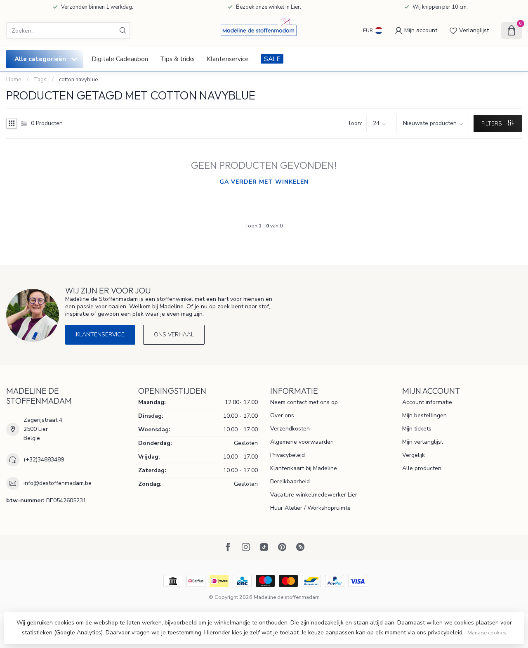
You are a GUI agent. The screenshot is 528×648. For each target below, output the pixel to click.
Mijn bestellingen (424, 415)
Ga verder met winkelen (264, 182)
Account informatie (427, 402)
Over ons (282, 415)
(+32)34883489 (44, 460)
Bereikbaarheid (290, 481)
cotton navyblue (78, 79)
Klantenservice (228, 58)
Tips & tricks (177, 58)
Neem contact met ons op (304, 402)
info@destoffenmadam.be (58, 483)
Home (13, 79)
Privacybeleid (287, 455)
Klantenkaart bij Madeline (303, 468)
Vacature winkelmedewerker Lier (313, 495)
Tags (40, 79)
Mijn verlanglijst (422, 442)
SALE (272, 58)
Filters (492, 124)
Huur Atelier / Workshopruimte (310, 508)
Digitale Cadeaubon (120, 58)
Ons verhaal (174, 334)
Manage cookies (487, 632)
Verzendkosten (290, 429)
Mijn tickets (416, 429)
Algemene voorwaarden (302, 442)
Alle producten (421, 468)
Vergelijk (413, 455)
